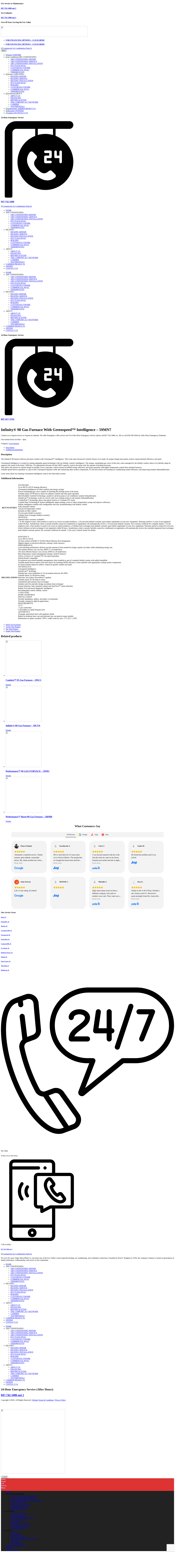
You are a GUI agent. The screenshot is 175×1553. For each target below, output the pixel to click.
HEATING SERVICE (18, 234)
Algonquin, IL (5, 965)
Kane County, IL (6, 961)
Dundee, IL (4, 957)
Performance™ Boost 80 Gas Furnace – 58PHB (29, 816)
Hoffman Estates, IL (7, 952)
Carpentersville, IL (6, 930)
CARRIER (14, 260)
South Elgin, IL (5, 939)
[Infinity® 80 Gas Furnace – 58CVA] (90, 704)
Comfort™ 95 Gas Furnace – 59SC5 (23, 680)
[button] (87, 1405)
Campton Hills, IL (6, 944)
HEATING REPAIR (18, 232)
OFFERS (9, 266)
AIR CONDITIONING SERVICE (23, 217)
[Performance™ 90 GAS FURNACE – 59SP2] (90, 749)
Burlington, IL (5, 970)
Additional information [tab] (14, 450)
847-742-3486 (7, 201)
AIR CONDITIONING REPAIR (23, 215)
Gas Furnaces (14, 444)
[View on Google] (16, 846)
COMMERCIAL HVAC (19, 225)
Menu (4, 51)
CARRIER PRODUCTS (15, 264)
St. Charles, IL (5, 948)
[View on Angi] (55, 846)
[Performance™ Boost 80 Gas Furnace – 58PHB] (90, 795)
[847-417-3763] (39, 415)
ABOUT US (15, 251)
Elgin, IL (3, 917)
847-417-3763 (7, 419)
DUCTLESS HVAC (18, 221)
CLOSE (4, 1477)
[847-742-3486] (39, 197)
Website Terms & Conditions (43, 1400)
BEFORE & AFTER (18, 255)
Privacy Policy (60, 1400)
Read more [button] (18, 863)
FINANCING (15, 253)
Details (8, 685)
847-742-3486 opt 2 (8, 8)
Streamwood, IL (5, 935)
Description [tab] (10, 448)
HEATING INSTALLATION (21, 236)
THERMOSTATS (17, 228)
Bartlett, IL (4, 926)
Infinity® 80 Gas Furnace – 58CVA (23, 725)
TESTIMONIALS (17, 262)
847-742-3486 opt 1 (8, 18)
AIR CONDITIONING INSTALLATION (26, 219)
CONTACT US (12, 268)
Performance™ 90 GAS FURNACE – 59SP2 (27, 771)
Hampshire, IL (5, 921)
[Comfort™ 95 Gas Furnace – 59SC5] (90, 658)
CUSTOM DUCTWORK (20, 223)
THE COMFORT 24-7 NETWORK (24, 258)
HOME (8, 210)
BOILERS (14, 240)
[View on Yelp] (94, 846)
